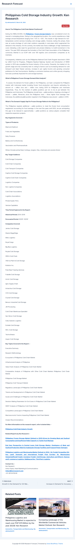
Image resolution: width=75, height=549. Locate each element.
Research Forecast (12, 3)
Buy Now (66, 26)
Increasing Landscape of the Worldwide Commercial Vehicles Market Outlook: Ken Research (52, 522)
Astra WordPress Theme (55, 544)
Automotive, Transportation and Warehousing (19, 529)
